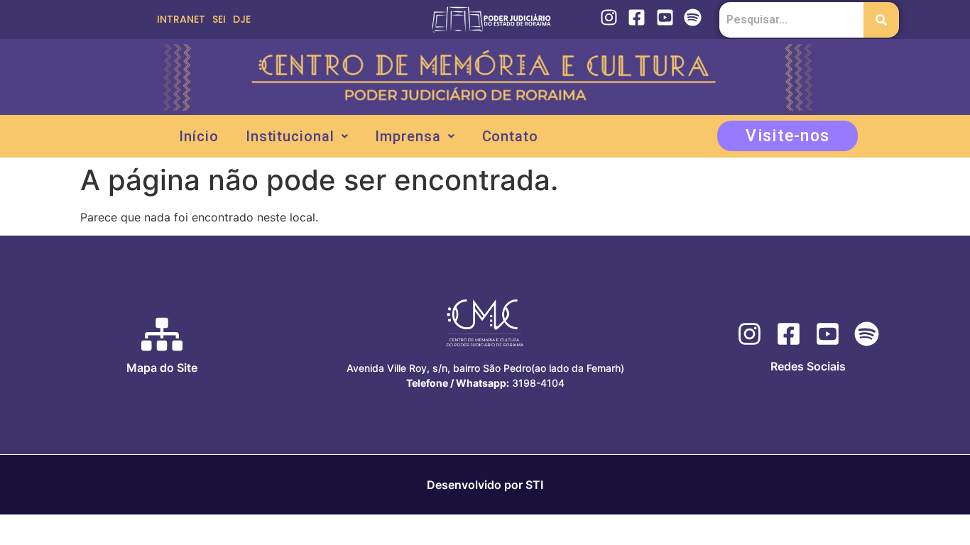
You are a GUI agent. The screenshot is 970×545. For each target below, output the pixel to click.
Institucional (290, 136)
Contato (510, 136)
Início (198, 136)
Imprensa (407, 136)
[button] (297, 136)
